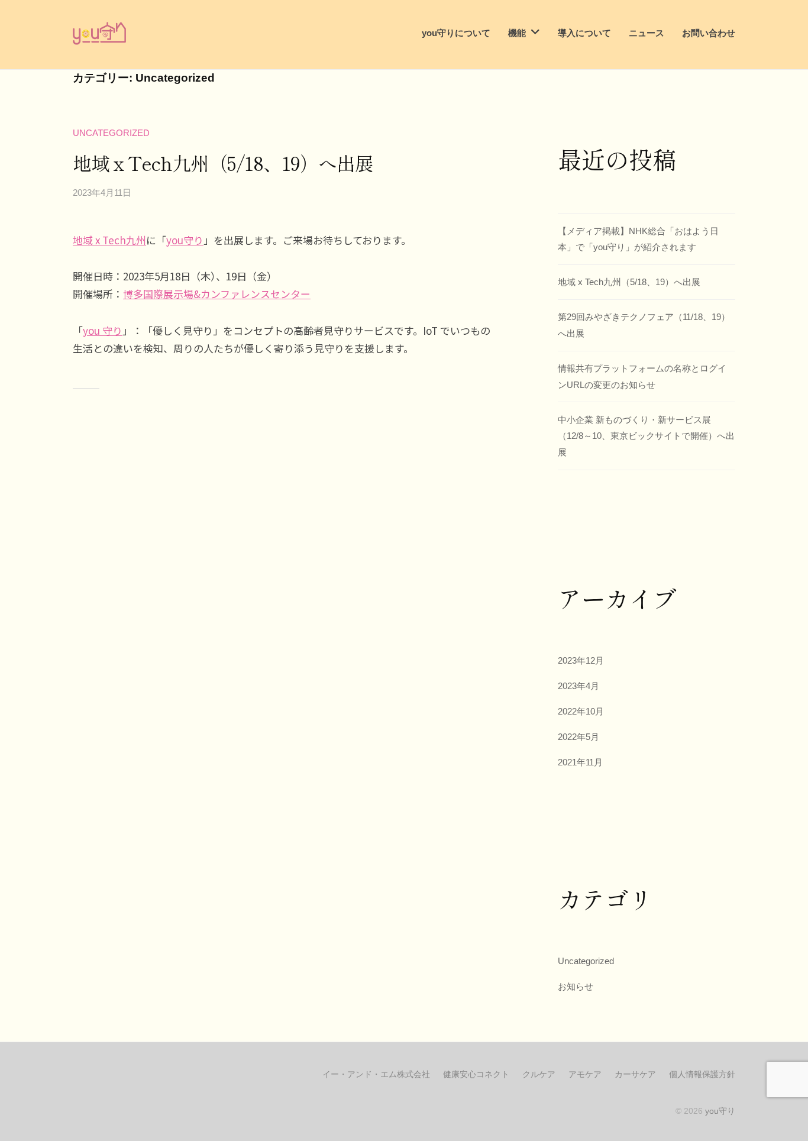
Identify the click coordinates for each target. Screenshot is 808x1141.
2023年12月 (581, 660)
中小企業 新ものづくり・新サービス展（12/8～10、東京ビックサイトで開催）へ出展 (646, 436)
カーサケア (635, 1074)
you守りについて (456, 33)
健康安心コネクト (476, 1074)
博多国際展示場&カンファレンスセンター (217, 293)
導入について (584, 33)
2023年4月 (578, 686)
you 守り (102, 330)
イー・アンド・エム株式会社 (376, 1074)
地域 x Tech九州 (109, 239)
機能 (517, 33)
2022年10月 (581, 711)
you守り (184, 239)
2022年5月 (578, 737)
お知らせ (575, 986)
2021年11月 (580, 762)
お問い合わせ (708, 33)
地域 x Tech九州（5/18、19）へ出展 (223, 162)
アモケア (585, 1074)
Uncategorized (111, 133)
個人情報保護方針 (702, 1074)
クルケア (538, 1074)
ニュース (646, 33)
